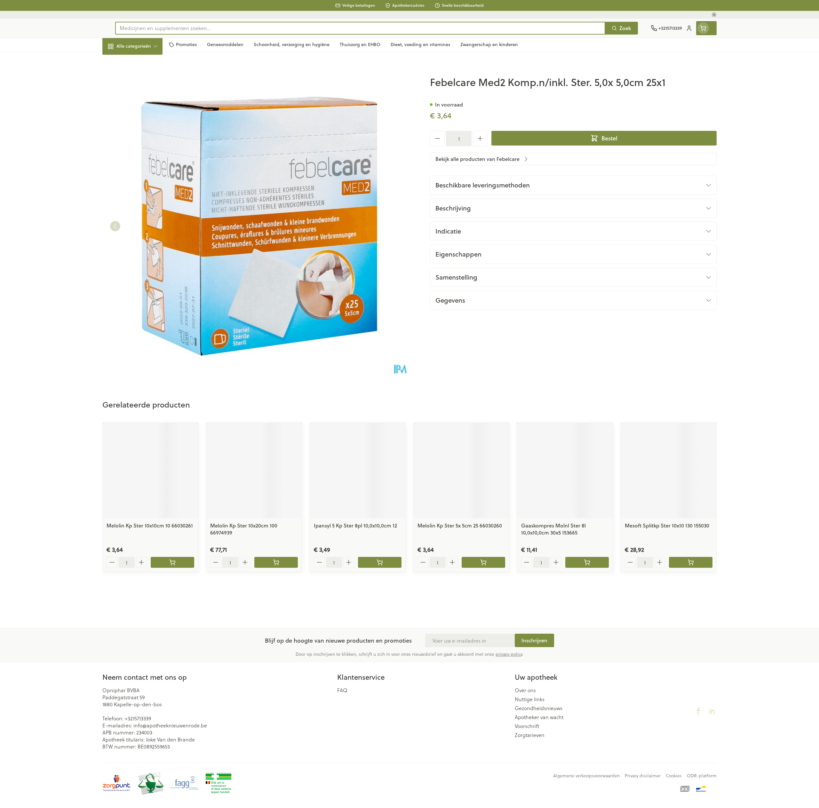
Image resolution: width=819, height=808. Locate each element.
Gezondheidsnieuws (538, 708)
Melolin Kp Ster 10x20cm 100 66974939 (243, 529)
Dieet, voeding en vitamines (143, 104)
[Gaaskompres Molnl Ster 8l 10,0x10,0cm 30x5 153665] (565, 470)
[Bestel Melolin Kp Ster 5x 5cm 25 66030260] (483, 562)
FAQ (342, 690)
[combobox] (360, 28)
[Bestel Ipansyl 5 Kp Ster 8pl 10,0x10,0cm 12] (380, 562)
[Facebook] (698, 711)
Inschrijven (534, 640)
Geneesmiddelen (143, 217)
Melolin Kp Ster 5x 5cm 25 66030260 (459, 525)
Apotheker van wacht (539, 717)
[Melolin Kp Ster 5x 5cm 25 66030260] (461, 470)
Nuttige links (530, 699)
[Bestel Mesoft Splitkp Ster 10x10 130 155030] (690, 562)
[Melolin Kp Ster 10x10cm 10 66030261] (150, 470)
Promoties (119, 61)
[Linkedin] (712, 711)
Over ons (525, 690)
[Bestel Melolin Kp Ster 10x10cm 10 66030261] (172, 562)
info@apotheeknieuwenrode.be (170, 725)
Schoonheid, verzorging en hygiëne (143, 81)
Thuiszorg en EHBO (143, 182)
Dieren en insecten (143, 200)
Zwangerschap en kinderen (143, 127)
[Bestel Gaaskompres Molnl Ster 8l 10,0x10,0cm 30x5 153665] (587, 562)
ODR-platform (702, 775)
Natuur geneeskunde (143, 165)
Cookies (674, 775)
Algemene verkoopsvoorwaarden (586, 775)
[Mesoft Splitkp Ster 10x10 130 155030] (668, 470)
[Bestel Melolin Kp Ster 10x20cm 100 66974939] (276, 562)
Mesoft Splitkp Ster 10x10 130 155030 (667, 525)
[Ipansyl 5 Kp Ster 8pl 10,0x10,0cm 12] (357, 470)
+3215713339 (138, 718)
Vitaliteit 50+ (143, 147)
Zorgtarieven (530, 735)
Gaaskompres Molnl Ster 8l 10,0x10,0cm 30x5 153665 (553, 529)
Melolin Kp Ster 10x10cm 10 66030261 (150, 525)
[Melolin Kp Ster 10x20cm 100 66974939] (254, 470)
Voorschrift (527, 726)
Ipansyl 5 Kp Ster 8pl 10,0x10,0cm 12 (355, 525)
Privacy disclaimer (643, 775)
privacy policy (509, 654)
